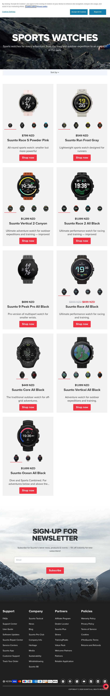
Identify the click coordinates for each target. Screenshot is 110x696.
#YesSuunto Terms (89, 640)
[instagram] (63, 681)
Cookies (85, 635)
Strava (58, 635)
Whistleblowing (36, 661)
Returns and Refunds (91, 645)
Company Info (35, 640)
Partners (59, 656)
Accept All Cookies (79, 12)
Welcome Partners (63, 651)
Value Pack (60, 645)
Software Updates (11, 635)
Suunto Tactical (36, 618)
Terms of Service (89, 629)
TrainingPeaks (61, 640)
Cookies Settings (8, 12)
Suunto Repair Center (13, 640)
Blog (31, 629)
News (31, 624)
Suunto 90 (34, 667)
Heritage (33, 645)
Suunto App (8, 651)
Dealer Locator (62, 624)
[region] (55, 8)
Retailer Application (64, 661)
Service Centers (10, 645)
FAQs (5, 618)
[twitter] (77, 681)
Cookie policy (31, 6)
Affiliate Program (63, 618)
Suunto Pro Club (36, 635)
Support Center (10, 624)
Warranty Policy (88, 618)
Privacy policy (42, 6)
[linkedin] (98, 681)
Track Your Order (10, 661)
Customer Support (11, 656)
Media (32, 651)
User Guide (8, 629)
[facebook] (70, 681)
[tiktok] (91, 681)
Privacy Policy (87, 624)
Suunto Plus (60, 629)
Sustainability (35, 656)
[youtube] (84, 681)
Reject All (97, 12)
